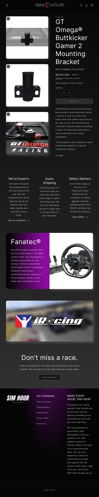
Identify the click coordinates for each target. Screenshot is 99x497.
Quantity (59, 88)
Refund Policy (42, 413)
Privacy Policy (43, 418)
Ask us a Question (17, 220)
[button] (7, 5)
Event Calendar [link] (49, 377)
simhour (52, 490)
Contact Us (41, 424)
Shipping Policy (43, 407)
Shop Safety (78, 217)
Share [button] (60, 155)
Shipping (59, 78)
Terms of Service (44, 402)
